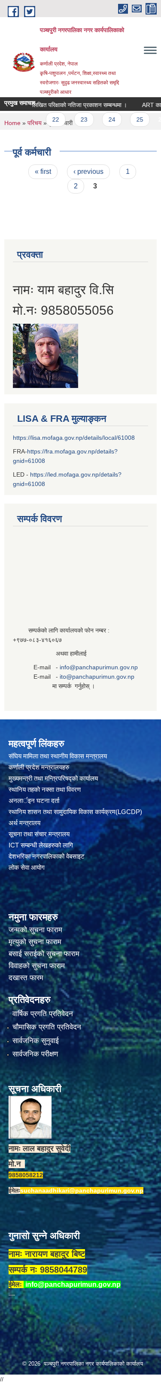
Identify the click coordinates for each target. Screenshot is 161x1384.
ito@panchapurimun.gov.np (97, 676)
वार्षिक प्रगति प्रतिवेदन (42, 1014)
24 (99, 119)
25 (127, 119)
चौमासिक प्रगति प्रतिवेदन (46, 1027)
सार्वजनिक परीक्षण (35, 1054)
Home (12, 122)
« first (43, 171)
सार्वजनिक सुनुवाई (35, 1041)
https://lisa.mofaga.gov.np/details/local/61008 (74, 437)
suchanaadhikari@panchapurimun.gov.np (81, 1190)
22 (43, 119)
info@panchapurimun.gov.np (99, 667)
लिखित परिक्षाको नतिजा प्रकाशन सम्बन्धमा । (67, 104)
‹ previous (88, 171)
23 (71, 119)
